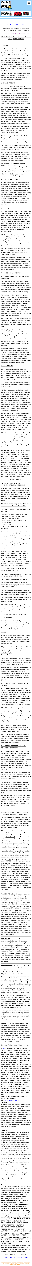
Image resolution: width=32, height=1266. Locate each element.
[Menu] (29, 3)
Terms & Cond (20, 1262)
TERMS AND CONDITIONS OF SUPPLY (16, 1258)
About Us (9, 1262)
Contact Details (27, 1262)
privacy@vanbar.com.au (12, 1100)
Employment (4, 1262)
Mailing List (7, 1263)
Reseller (12, 1263)
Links (3, 1263)
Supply (15, 1263)
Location (14, 1262)
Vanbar (4, 1048)
